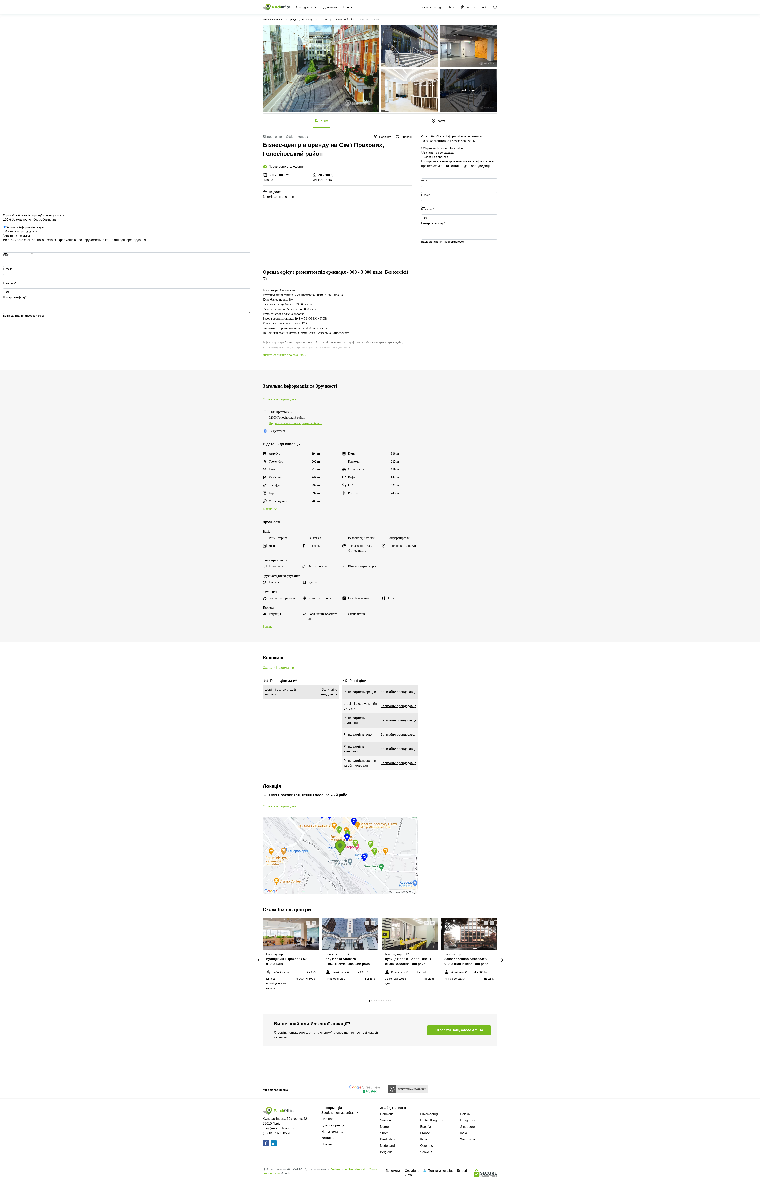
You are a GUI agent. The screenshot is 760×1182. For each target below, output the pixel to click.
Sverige (385, 1120)
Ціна (451, 7)
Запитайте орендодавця (439, 152)
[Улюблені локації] (495, 7)
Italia (423, 1139)
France (425, 1133)
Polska (465, 1114)
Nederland (387, 1145)
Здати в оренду (431, 7)
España (425, 1126)
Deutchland (388, 1139)
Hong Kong (468, 1120)
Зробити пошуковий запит (340, 1112)
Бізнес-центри (310, 19)
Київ (325, 19)
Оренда (293, 19)
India (463, 1133)
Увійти (470, 7)
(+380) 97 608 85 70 (277, 1133)
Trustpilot (427, 210)
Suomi (384, 1133)
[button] (306, 923)
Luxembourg (429, 1114)
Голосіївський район (344, 19)
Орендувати (304, 7)
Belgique (386, 1152)
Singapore (467, 1126)
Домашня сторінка (273, 19)
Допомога (330, 7)
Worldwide (467, 1139)
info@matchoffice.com (278, 1128)
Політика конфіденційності (347, 1169)
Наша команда (332, 1131)
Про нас (348, 7)
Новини (327, 1144)
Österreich (427, 1145)
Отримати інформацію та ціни (443, 148)
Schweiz (426, 1152)
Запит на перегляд (436, 156)
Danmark (386, 1114)
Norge (384, 1126)
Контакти (327, 1138)
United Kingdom (431, 1120)
